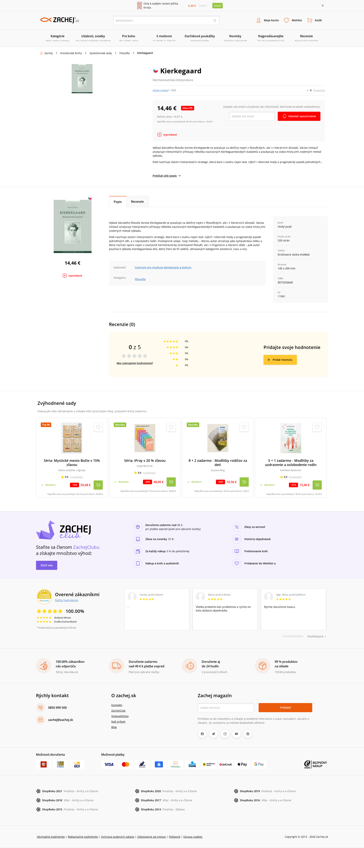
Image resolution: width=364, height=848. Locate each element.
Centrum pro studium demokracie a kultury (163, 267)
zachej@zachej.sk (60, 720)
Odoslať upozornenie (302, 116)
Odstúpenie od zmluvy (151, 837)
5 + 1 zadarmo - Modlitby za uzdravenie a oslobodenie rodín (290, 462)
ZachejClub (118, 710)
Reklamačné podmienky (83, 837)
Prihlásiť (285, 707)
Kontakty (116, 705)
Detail (217, 5)
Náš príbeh (118, 721)
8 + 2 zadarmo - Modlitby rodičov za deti (218, 462)
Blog (114, 727)
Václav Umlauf (161, 90)
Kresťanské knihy (71, 53)
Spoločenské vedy (100, 53)
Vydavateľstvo (120, 716)
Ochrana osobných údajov (117, 837)
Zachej (48, 53)
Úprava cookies (192, 837)
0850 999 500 (57, 708)
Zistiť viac (47, 565)
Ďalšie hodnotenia (66, 600)
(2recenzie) (295, 477)
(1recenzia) (76, 477)
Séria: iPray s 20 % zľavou (145, 460)
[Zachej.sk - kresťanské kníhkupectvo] (59, 20)
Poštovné (174, 837)
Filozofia (124, 53)
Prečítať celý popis (165, 175)
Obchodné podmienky (51, 837)
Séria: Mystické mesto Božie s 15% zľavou (72, 462)
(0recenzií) (319, 90)
